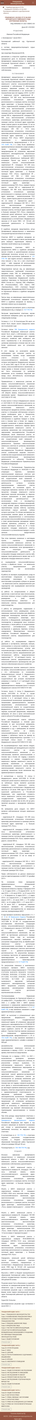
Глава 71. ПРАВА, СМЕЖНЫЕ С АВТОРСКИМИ (15, 1397)
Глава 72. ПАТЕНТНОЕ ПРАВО (10, 1399)
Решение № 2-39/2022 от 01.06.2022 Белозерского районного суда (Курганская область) (16, 11)
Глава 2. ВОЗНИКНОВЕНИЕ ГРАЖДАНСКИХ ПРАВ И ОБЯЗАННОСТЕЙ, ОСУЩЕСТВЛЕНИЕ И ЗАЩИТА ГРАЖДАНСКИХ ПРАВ (16, 1319)
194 (16, 1148)
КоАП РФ (8, 145)
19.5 (2, 145)
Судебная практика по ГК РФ (15, 7)
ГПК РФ (4, 259)
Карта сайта (18, 1419)
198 (19, 1148)
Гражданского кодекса (26, 329)
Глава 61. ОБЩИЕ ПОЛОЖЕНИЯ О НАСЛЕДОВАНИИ (16, 1370)
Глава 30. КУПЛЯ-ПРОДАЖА (9, 1348)
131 (33, 256)
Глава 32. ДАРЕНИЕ (7, 1352)
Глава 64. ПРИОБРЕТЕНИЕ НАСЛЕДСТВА (13, 1377)
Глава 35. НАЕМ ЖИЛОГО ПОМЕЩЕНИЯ (13, 1361)
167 (25, 310)
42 (9, 917)
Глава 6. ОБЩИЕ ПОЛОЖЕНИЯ (10, 1339)
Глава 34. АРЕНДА (6, 1359)
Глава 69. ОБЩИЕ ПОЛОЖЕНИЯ (10, 1392)
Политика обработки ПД (18, 1413)
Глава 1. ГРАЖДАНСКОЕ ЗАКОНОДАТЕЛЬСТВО (15, 1314)
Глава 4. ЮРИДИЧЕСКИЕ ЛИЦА (10, 1325)
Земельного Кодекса (18, 917)
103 (18, 1135)
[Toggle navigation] (33, 2)
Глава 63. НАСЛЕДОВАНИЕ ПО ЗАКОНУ (13, 1375)
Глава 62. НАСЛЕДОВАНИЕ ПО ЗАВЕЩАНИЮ (14, 1372)
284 (15, 329)
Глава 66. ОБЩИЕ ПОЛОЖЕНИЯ (10, 1384)
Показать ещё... (6, 1342)
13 (4, 917)
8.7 (20, 962)
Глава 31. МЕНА (6, 1350)
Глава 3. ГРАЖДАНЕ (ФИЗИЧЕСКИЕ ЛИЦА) (14, 1323)
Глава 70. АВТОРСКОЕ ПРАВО (10, 1395)
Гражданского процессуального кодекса (18, 1120)
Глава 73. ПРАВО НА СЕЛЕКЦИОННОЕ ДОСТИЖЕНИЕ (17, 1401)
